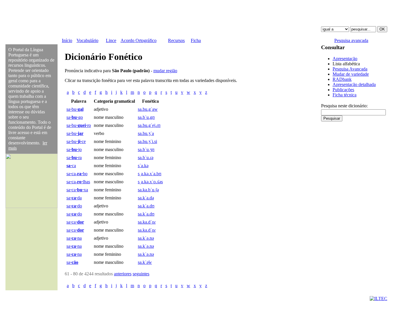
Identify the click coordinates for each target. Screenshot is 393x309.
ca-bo (76, 173)
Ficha (196, 40)
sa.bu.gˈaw (148, 109)
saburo (78, 125)
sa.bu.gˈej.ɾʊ (149, 125)
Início (67, 40)
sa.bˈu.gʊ (146, 117)
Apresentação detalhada (354, 84)
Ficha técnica (344, 94)
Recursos (176, 40)
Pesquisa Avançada (350, 68)
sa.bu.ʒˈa (146, 133)
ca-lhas (78, 181)
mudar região (165, 70)
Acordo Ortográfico (139, 40)
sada (74, 197)
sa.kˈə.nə (146, 238)
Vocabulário (87, 40)
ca (71, 165)
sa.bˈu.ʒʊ (146, 149)
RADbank (342, 79)
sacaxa (77, 189)
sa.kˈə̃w (145, 262)
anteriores (122, 273)
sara (74, 157)
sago (74, 117)
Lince (111, 40)
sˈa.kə (143, 165)
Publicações (343, 89)
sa (72, 262)
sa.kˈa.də (146, 197)
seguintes (141, 273)
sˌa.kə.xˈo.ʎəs (150, 181)
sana (74, 238)
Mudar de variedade (351, 74)
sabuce (76, 141)
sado (74, 205)
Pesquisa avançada (351, 40)
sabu (74, 109)
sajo (74, 149)
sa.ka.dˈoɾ (147, 222)
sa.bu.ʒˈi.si (147, 141)
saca (75, 222)
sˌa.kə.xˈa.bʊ (149, 173)
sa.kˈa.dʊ (146, 205)
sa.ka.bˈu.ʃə (148, 189)
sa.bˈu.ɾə (145, 157)
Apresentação (345, 58)
